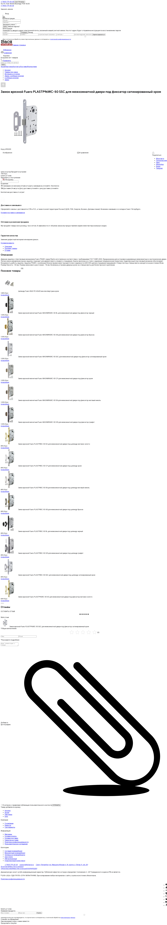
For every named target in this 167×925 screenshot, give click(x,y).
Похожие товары (11, 248)
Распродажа (32, 67)
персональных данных (68, 917)
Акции (3, 67)
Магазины (8, 834)
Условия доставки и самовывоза (13, 213)
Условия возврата (7, 243)
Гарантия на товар (11, 840)
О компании (9, 823)
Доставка (23, 67)
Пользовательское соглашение (16, 844)
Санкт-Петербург (19, 2)
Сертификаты (10, 827)
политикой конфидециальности (60, 39)
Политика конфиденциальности (17, 842)
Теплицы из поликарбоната (15, 855)
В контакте (5, 867)
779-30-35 (7, 2)
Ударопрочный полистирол (15, 861)
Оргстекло (9, 857)
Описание (8, 247)
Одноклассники (6, 869)
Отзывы (7, 250)
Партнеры (9, 67)
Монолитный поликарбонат (15, 853)
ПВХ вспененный (11, 859)
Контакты (16, 67)
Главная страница (19, 45)
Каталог (8, 811)
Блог (6, 816)
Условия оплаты (11, 836)
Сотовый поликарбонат (13, 851)
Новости (8, 825)
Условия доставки (11, 838)
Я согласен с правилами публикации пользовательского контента (27, 805)
